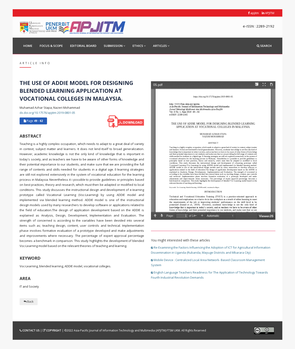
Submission (113, 46)
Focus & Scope (51, 46)
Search (266, 46)
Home (27, 46)
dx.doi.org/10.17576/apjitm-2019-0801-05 (47, 113)
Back (30, 302)
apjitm (254, 13)
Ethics (138, 46)
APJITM (269, 13)
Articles (160, 46)
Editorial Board (83, 46)
